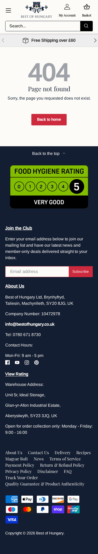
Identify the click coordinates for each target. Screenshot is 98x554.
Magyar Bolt (16, 458)
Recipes (83, 452)
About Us (13, 452)
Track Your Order (21, 477)
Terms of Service (65, 458)
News (39, 458)
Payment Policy (19, 465)
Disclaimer (47, 471)
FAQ (68, 471)
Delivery (63, 452)
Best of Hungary (50, 533)
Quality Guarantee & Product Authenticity (44, 483)
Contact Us (38, 452)
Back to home (49, 119)
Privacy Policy (18, 471)
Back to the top (46, 153)
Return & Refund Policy (62, 465)
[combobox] (49, 26)
